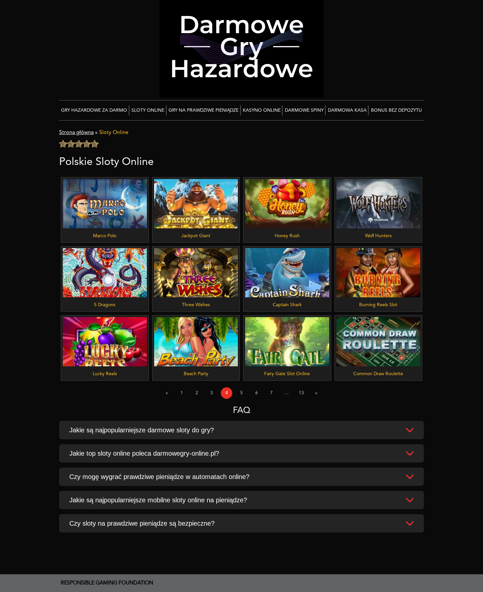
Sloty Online (147, 110)
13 (301, 393)
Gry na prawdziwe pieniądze (204, 110)
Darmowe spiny (304, 110)
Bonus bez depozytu (396, 110)
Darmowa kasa (347, 110)
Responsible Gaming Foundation (107, 583)
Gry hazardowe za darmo (94, 110)
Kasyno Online (262, 110)
